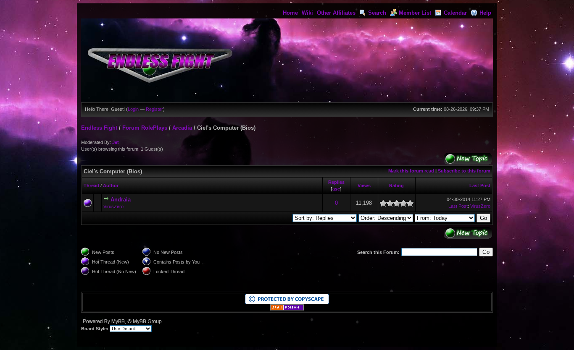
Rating (396, 185)
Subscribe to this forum (464, 170)
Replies (336, 182)
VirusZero (113, 206)
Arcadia (182, 128)
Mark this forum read (411, 170)
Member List (415, 13)
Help (485, 13)
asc (336, 188)
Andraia (121, 199)
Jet (115, 142)
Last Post (479, 185)
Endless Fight (99, 128)
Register (154, 109)
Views (364, 185)
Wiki (307, 13)
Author (110, 185)
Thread (91, 185)
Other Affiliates (336, 13)
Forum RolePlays (144, 128)
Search (377, 13)
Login (133, 109)
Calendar (455, 13)
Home (290, 13)
